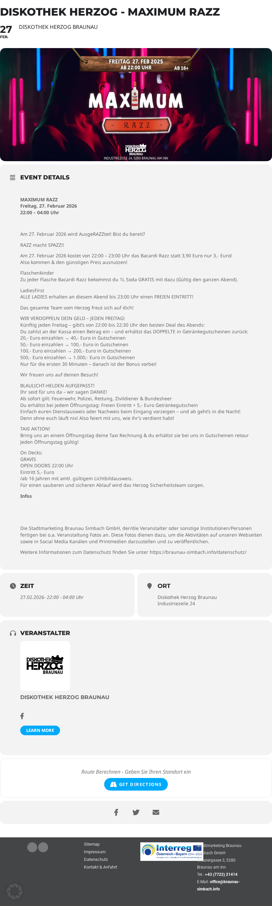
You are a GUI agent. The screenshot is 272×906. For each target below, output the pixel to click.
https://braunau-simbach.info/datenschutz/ (198, 552)
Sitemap (92, 844)
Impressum (94, 852)
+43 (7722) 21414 (221, 874)
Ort (164, 586)
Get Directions (140, 784)
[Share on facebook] (116, 812)
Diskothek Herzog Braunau (187, 597)
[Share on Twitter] (136, 812)
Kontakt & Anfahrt (100, 867)
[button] (14, 891)
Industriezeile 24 (176, 603)
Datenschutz (96, 860)
